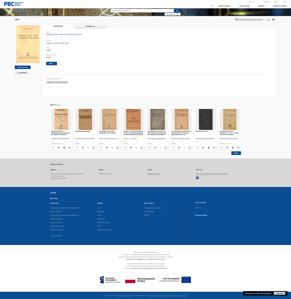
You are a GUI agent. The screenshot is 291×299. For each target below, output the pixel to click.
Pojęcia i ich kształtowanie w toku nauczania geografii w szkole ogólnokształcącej (133, 132)
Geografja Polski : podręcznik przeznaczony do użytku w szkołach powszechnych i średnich (60, 132)
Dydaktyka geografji (82, 131)
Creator (99, 215)
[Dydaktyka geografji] (85, 119)
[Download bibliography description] (58, 147)
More (236, 153)
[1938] (48, 50)
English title (101, 212)
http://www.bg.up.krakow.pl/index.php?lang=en (211, 174)
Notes (99, 226)
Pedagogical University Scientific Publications (65, 208)
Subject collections (56, 219)
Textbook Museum (56, 212)
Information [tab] (90, 26)
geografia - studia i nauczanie (57, 82)
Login (284, 2)
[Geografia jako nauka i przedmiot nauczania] (28, 44)
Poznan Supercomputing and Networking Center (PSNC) (167, 295)
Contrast (266, 2)
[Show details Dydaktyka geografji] (93, 147)
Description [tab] (58, 26)
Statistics (146, 215)
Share (276, 2)
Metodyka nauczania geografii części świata (107, 132)
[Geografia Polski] (206, 119)
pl (253, 2)
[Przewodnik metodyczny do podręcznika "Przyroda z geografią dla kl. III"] (182, 119)
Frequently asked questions (153, 208)
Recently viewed (280, 6)
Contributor (101, 219)
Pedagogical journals (57, 226)
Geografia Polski (202, 131)
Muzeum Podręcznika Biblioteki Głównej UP (64, 215)
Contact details (149, 212)
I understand (280, 293)
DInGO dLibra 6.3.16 (126, 295)
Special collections (56, 222)
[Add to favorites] (268, 19)
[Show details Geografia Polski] (214, 147)
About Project (225, 6)
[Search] (177, 10)
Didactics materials (56, 230)
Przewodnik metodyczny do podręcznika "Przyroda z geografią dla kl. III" (181, 132)
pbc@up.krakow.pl (154, 174)
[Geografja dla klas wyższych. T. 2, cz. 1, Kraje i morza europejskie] (230, 119)
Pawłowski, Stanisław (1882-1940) (57, 43)
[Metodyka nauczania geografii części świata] (109, 119)
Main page (54, 198)
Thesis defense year (103, 222)
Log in (197, 208)
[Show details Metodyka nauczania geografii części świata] (117, 147)
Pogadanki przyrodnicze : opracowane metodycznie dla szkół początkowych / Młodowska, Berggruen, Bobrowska (157, 132)
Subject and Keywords (104, 230)
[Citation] (273, 19)
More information (266, 293)
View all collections (56, 236)
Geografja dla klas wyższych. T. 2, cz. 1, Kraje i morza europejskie (229, 132)
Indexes (261, 6)
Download (22, 72)
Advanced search (170, 14)
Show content (23, 67)
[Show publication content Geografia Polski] (208, 147)
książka (48, 57)
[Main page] (211, 5)
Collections (244, 6)
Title (98, 208)
